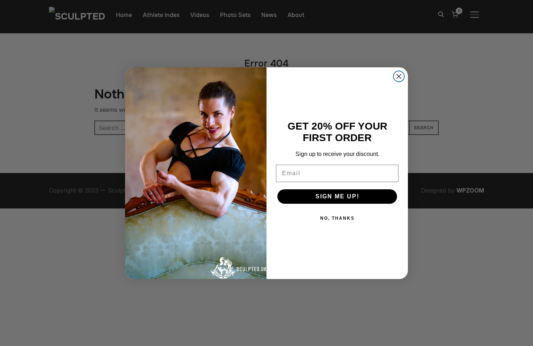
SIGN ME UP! (337, 196)
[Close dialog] (398, 76)
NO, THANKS (337, 218)
